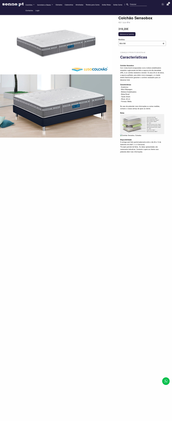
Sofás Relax (106, 5)
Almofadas (79, 5)
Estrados (59, 5)
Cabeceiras (69, 5)
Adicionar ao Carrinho (127, 34)
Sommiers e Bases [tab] (44, 5)
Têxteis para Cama (92, 5)
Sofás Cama (117, 5)
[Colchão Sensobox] (56, 42)
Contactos (29, 10)
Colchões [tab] (29, 5)
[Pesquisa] (127, 4)
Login (37, 10)
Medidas (122, 41)
